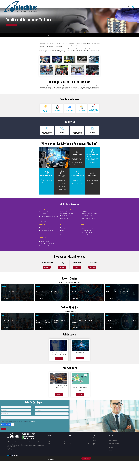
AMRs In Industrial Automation (10, 320)
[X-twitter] (10, 455)
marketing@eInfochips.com (16, 452)
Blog (3, 315)
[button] (126, 6)
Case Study (4, 286)
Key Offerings (64, 35)
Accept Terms (86, 458)
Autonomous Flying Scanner (9, 291)
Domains (48, 39)
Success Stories (76, 35)
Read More (6, 298)
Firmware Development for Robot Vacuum (47, 291)
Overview (39, 35)
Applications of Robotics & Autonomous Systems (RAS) (121, 320)
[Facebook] (12, 455)
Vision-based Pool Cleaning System (81, 291)
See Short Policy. (51, 459)
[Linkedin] (8, 455)
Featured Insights (90, 35)
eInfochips (41, 39)
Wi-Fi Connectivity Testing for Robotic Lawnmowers (120, 291)
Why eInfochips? (51, 35)
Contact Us (102, 35)
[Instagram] (16, 455)
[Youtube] (14, 455)
